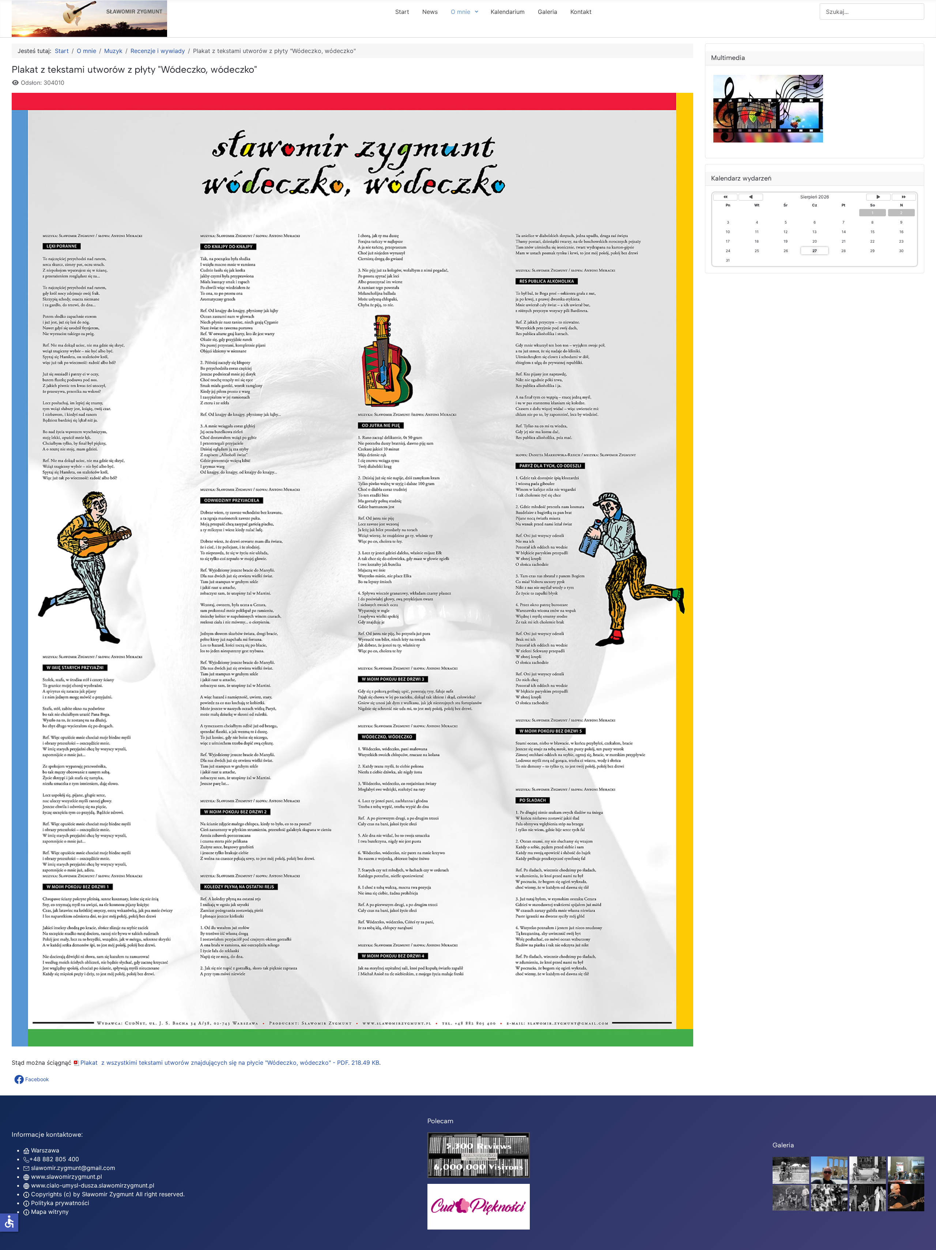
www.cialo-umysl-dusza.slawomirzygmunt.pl (92, 1185)
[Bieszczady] (791, 1197)
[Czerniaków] (791, 1169)
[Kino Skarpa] (906, 1169)
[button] (32, 1079)
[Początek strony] (923, 1236)
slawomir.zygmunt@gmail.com (73, 1167)
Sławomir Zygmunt (107, 1194)
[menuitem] (402, 11)
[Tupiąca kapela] (867, 1197)
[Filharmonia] (906, 1197)
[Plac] (829, 1197)
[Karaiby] (829, 1169)
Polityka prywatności (59, 1203)
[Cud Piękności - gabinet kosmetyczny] (478, 1207)
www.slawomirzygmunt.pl (66, 1176)
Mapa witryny (49, 1211)
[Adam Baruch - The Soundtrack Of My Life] (478, 1154)
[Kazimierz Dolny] (867, 1169)
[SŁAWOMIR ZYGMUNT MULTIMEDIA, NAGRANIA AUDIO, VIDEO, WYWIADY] (768, 140)
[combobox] (872, 11)
